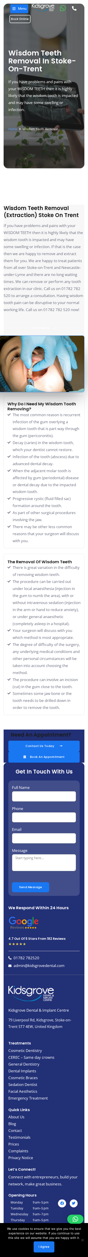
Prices (13, 1144)
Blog (12, 1124)
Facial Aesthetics (22, 1091)
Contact (15, 1130)
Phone (17, 808)
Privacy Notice (20, 1157)
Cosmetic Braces (23, 1078)
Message (20, 850)
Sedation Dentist (22, 1084)
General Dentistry (23, 1064)
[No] (82, 1240)
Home (12, 129)
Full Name (21, 787)
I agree (44, 1247)
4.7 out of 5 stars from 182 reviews (37, 939)
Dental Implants (22, 1071)
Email (16, 829)
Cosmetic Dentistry (25, 1050)
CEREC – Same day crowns (31, 1057)
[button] (19, 8)
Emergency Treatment (28, 1098)
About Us (16, 1117)
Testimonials (19, 1137)
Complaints (18, 1151)
